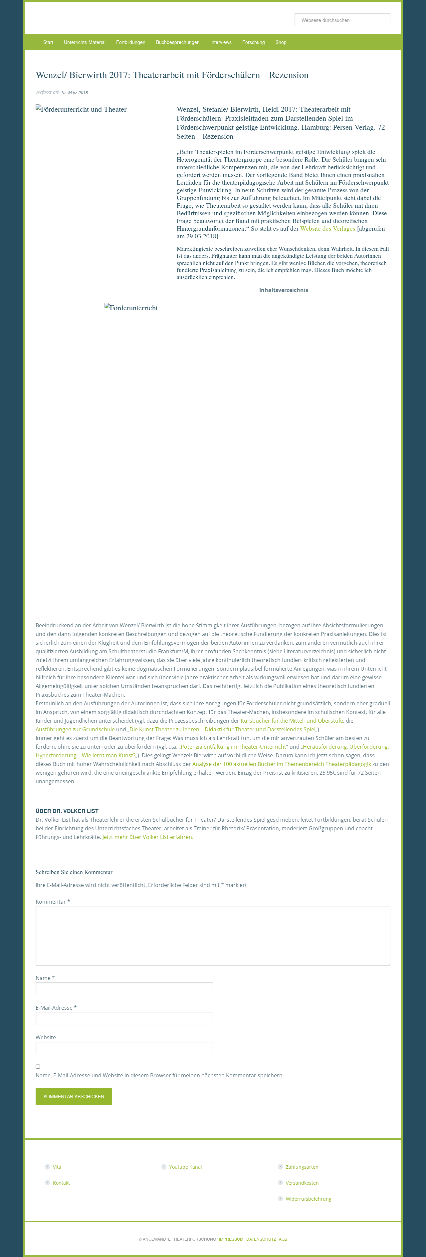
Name (45, 978)
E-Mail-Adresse (56, 1007)
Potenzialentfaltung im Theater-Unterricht (233, 746)
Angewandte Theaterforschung (89, 18)
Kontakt (61, 1183)
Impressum (231, 1239)
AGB (283, 1239)
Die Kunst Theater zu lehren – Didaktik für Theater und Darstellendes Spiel (222, 729)
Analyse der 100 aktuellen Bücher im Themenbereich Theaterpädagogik (281, 764)
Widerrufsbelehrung (308, 1199)
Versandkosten (302, 1183)
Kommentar (53, 901)
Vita (57, 1167)
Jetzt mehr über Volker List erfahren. (148, 837)
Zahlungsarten (302, 1167)
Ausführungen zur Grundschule (75, 729)
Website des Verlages (327, 228)
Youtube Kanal (185, 1167)
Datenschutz (261, 1239)
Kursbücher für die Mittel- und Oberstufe (292, 720)
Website (46, 1037)
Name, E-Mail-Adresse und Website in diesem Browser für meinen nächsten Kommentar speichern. (160, 1075)
